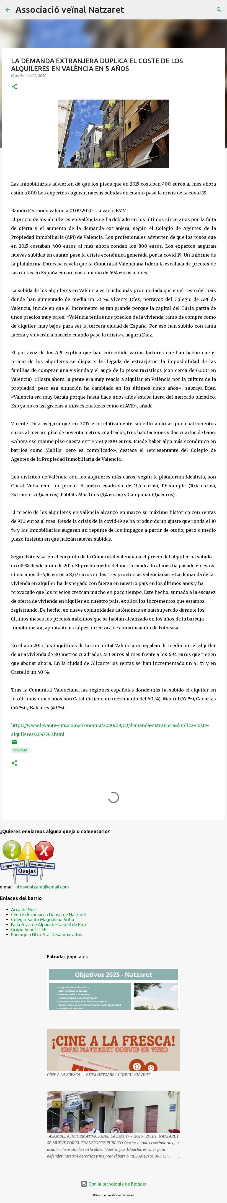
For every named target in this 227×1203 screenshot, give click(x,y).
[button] (14, 87)
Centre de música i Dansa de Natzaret (48, 914)
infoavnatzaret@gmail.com (41, 886)
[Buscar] (132, 9)
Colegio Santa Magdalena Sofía (42, 919)
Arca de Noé (23, 909)
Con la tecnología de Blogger (116, 1183)
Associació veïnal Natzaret (70, 9)
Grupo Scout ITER (29, 929)
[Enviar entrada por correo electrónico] (14, 744)
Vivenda (20, 750)
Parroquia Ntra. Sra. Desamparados (46, 934)
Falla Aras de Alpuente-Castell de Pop (48, 924)
